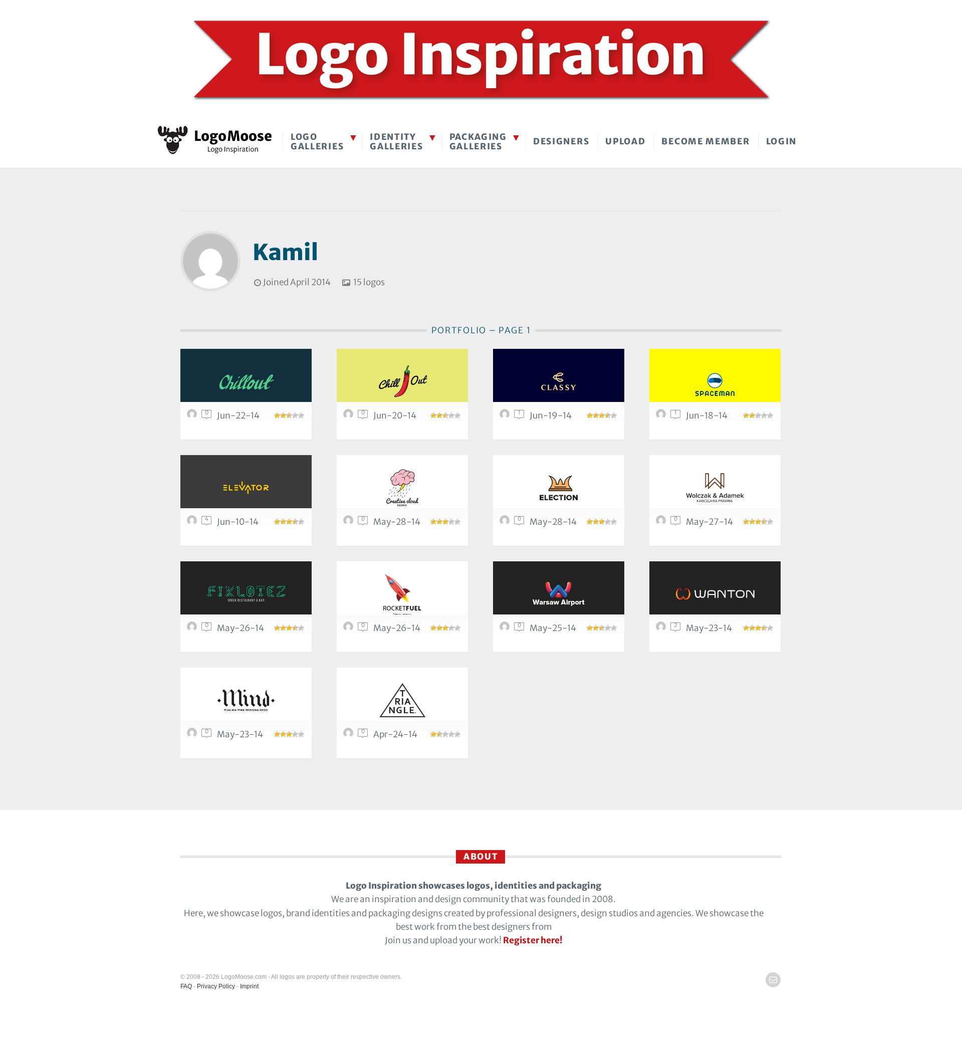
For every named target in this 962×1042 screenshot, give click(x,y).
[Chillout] (246, 381)
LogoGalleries (317, 141)
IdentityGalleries (396, 141)
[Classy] (558, 381)
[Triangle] (402, 700)
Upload (625, 141)
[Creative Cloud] (402, 487)
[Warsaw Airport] (558, 593)
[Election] (558, 487)
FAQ (186, 986)
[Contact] (773, 979)
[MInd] (246, 700)
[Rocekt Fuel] (402, 593)
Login (781, 141)
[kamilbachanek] (193, 416)
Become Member (705, 141)
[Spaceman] (715, 381)
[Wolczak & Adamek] (715, 487)
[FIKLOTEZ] (246, 593)
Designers (561, 141)
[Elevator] (246, 487)
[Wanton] (715, 593)
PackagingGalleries (478, 141)
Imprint (249, 986)
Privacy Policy (216, 986)
